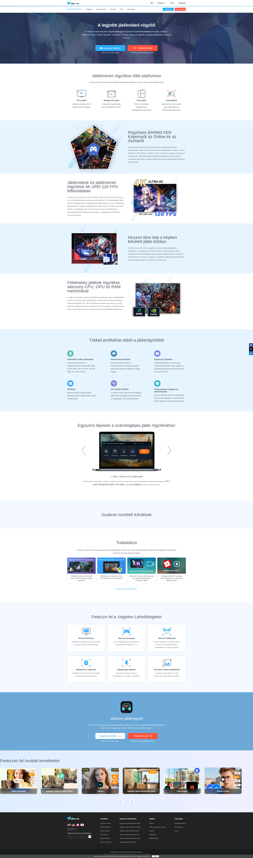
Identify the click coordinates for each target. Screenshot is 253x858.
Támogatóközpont (180, 823)
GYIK (121, 9)
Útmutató (113, 9)
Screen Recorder (105, 827)
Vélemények (131, 9)
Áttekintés (89, 9)
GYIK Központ (178, 827)
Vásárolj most (180, 9)
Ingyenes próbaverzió (168, 9)
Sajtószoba (152, 834)
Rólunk (151, 823)
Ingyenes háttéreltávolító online (129, 834)
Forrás (172, 3)
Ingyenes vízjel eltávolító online (129, 831)
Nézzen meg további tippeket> (126, 589)
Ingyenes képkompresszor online (130, 838)
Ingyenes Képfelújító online (128, 842)
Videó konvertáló (105, 823)
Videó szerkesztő (105, 842)
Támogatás (182, 3)
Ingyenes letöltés (112, 48)
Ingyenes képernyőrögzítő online (130, 823)
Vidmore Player (105, 831)
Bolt (152, 3)
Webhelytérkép (154, 838)
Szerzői (151, 831)
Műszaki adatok (101, 9)
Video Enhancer (105, 838)
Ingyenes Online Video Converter (130, 827)
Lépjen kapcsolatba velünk (157, 827)
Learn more (146, 856)
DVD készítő (104, 834)
